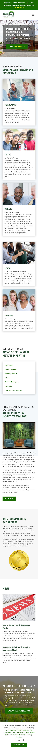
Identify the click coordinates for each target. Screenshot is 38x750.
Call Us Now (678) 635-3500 (19, 711)
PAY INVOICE (30, 3)
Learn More (9, 499)
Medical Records (18, 3)
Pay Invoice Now (19, 745)
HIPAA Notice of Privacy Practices (17, 730)
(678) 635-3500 (19, 7)
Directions (19, 737)
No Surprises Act (19, 732)
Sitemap (29, 735)
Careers (7, 3)
